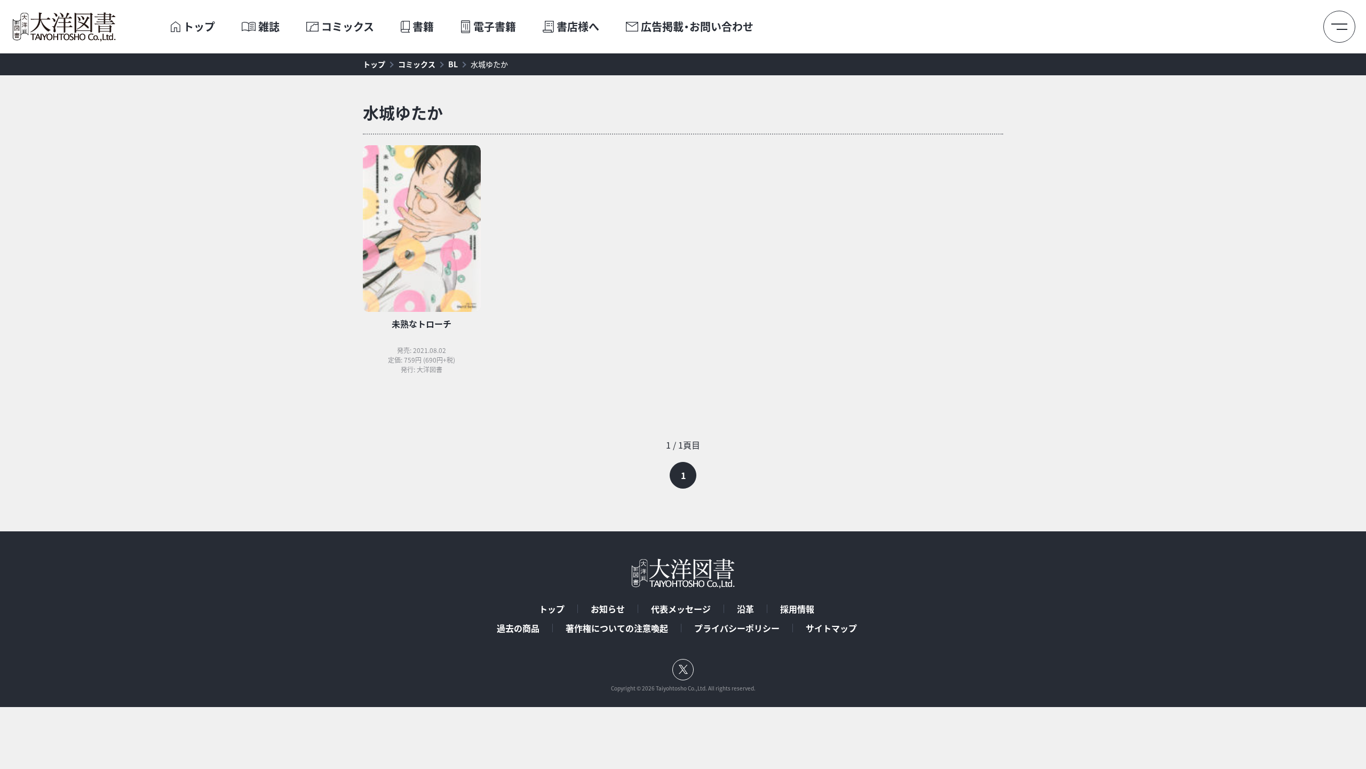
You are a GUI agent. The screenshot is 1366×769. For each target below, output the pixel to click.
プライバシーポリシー (737, 628)
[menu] (1339, 27)
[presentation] (175, 26)
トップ (199, 26)
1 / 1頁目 (683, 444)
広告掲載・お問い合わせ (697, 26)
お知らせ (608, 609)
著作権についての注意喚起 (617, 628)
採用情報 (797, 609)
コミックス (347, 26)
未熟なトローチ (421, 323)
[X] (683, 669)
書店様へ (578, 26)
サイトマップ (831, 628)
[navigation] (683, 463)
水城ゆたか (489, 64)
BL (453, 64)
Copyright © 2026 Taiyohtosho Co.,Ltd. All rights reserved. (683, 688)
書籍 (423, 26)
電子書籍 (494, 26)
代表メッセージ (681, 609)
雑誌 (269, 26)
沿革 (745, 609)
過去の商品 (518, 628)
